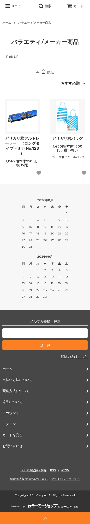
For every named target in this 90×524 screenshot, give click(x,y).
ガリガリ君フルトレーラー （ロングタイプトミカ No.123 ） (22, 145)
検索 (47, 6)
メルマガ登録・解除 (34, 470)
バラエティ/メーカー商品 (34, 22)
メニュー (17, 6)
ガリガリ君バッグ (67, 138)
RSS (53, 470)
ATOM (65, 470)
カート (78, 6)
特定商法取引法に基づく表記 (29, 479)
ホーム (6, 22)
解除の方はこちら (74, 356)
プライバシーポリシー (65, 479)
